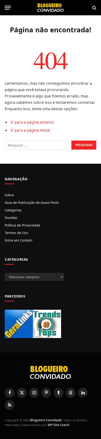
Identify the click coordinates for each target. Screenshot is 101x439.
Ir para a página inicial (30, 130)
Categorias (13, 210)
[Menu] (8, 7)
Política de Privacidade (22, 225)
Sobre (9, 195)
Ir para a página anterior (32, 122)
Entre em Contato (18, 240)
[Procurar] (93, 7)
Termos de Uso (16, 232)
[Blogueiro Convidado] (50, 7)
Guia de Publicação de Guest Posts (32, 202)
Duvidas (11, 217)
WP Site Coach (58, 425)
